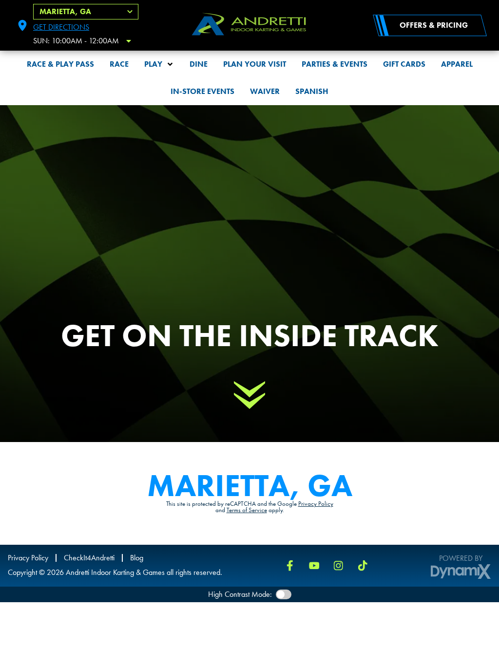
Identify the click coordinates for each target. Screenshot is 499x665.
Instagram (338, 566)
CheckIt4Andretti (89, 558)
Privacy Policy (315, 503)
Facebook (290, 566)
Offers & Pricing (434, 25)
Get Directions (61, 27)
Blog (136, 558)
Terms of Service (247, 510)
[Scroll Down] (249, 395)
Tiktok (363, 566)
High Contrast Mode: (240, 594)
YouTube (314, 566)
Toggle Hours (128, 41)
